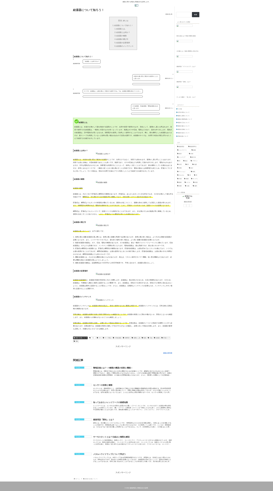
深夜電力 (127, 338)
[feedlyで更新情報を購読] (187, 205)
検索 (195, 14)
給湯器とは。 (121, 29)
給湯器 (158, 338)
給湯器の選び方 (122, 39)
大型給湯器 (118, 338)
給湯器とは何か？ (123, 32)
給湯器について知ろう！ (123, 25)
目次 (120, 21)
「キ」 (93, 338)
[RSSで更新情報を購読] (190, 205)
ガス (100, 338)
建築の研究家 (188, 201)
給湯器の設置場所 (123, 43)
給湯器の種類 (121, 36)
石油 (151, 338)
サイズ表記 (108, 338)
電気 (77, 341)
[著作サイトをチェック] (184, 205)
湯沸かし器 (137, 338)
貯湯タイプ (166, 338)
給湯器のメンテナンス (124, 46)
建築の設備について (81, 338)
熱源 (144, 338)
